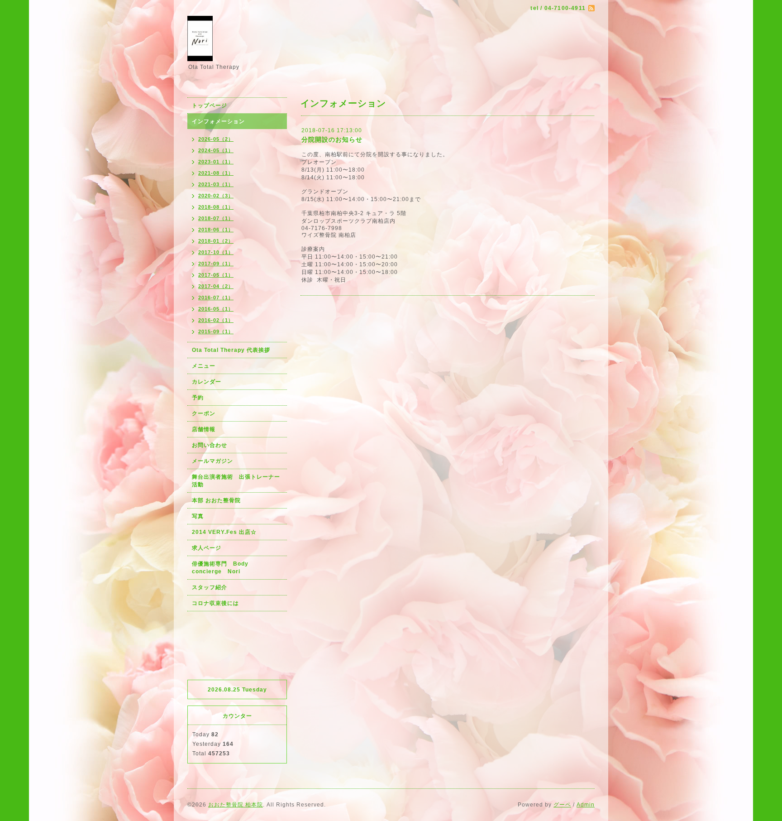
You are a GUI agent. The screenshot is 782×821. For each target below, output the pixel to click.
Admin (586, 805)
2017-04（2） (216, 286)
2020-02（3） (216, 195)
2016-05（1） (216, 309)
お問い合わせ (209, 445)
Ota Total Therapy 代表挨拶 (231, 350)
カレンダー (206, 382)
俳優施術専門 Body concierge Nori (223, 568)
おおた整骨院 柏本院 (235, 805)
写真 (198, 516)
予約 (198, 397)
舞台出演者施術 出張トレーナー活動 (236, 481)
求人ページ (206, 548)
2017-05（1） (216, 275)
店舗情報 (203, 429)
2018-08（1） (216, 207)
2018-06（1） (216, 229)
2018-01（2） (216, 241)
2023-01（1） (216, 161)
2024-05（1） (216, 150)
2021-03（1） (216, 184)
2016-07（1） (216, 297)
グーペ (562, 805)
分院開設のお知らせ (331, 139)
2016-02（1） (216, 320)
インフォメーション (218, 121)
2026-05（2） (216, 139)
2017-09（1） (216, 263)
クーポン (203, 413)
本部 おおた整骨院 (216, 500)
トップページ (209, 105)
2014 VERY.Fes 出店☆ (224, 532)
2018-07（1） (216, 218)
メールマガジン (212, 461)
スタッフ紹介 (209, 587)
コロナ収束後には (215, 603)
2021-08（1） (216, 173)
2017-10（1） (216, 252)
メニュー (203, 366)
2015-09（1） (216, 331)
